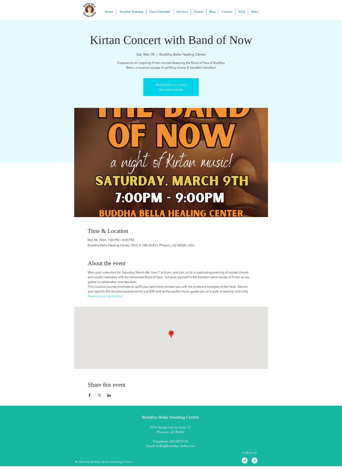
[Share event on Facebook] (89, 395)
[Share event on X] (99, 395)
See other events (171, 89)
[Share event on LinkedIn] (109, 395)
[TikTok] (245, 460)
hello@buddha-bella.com (175, 446)
